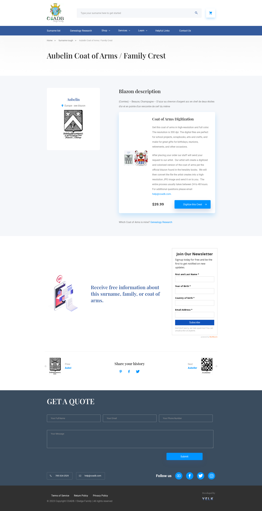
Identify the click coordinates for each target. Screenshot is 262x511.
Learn (141, 30)
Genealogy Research (81, 30)
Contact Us (185, 30)
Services (122, 30)
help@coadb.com (93, 475)
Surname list (53, 30)
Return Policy (81, 495)
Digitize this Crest (192, 204)
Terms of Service (60, 495)
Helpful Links (162, 30)
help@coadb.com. (162, 194)
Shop (104, 30)
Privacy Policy (100, 495)
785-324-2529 (62, 475)
